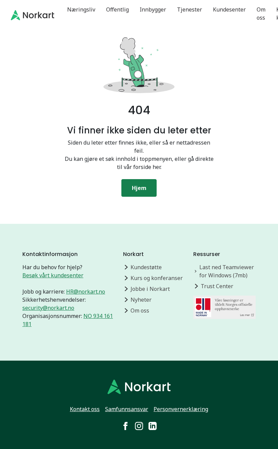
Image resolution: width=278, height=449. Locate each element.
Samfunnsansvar (126, 409)
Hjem (139, 188)
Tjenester (189, 9)
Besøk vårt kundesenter (52, 275)
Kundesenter (229, 9)
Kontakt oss (85, 409)
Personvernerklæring (181, 409)
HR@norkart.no (85, 291)
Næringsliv (81, 9)
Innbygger (153, 9)
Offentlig (117, 9)
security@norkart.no (48, 308)
